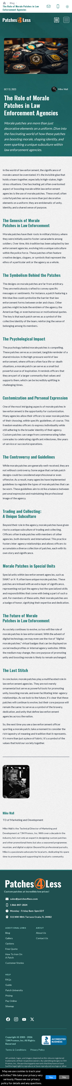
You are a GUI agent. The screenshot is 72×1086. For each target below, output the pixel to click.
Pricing (9, 995)
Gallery (9, 938)
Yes (51, 1077)
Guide (8, 984)
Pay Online (11, 1000)
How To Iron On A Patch (13, 956)
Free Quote (11, 948)
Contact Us (42, 938)
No (64, 1077)
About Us (41, 932)
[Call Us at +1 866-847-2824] (58, 6)
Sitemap (9, 1006)
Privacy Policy (37, 1049)
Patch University (14, 990)
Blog (12, 3)
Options (9, 943)
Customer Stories (14, 962)
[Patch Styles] (57, 20)
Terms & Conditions (15, 1049)
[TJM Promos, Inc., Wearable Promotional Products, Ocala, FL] (54, 1040)
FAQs (8, 979)
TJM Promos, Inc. (14, 1040)
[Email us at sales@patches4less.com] (49, 6)
